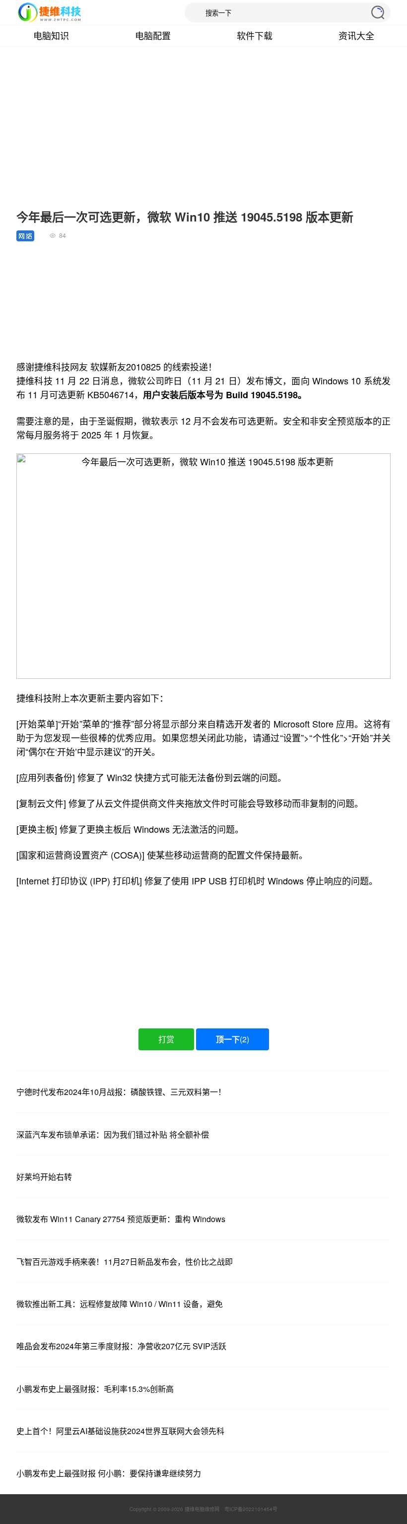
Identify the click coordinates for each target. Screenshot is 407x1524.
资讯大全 (356, 35)
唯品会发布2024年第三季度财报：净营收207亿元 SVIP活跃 (121, 1346)
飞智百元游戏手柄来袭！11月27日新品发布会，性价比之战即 (124, 1261)
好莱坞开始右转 (44, 1176)
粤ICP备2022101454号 (250, 1509)
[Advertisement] (203, 133)
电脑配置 (153, 35)
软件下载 (254, 35)
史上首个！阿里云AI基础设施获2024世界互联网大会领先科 (120, 1431)
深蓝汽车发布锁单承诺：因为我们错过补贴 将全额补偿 (112, 1134)
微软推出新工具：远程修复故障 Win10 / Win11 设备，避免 (119, 1303)
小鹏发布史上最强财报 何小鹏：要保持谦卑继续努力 (108, 1473)
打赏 (166, 1039)
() (232, 1039)
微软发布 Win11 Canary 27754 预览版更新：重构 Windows (120, 1219)
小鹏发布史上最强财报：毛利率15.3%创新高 (95, 1388)
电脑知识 (51, 35)
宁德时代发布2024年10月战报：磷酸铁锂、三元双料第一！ (121, 1091)
